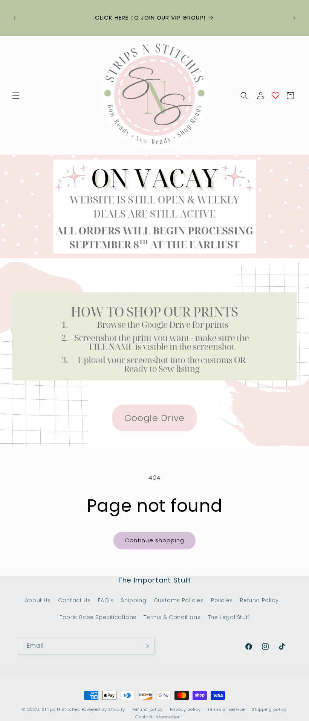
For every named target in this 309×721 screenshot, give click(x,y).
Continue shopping (154, 540)
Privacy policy (185, 709)
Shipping (133, 600)
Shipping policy (269, 709)
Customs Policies (179, 600)
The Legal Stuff (228, 617)
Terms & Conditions (172, 617)
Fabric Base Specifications (98, 617)
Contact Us (74, 600)
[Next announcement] (294, 18)
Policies (222, 600)
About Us (38, 600)
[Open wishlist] (275, 95)
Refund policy (147, 709)
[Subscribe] (146, 646)
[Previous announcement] (14, 18)
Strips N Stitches (61, 709)
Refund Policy (259, 600)
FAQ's (106, 600)
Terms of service (226, 709)
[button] (16, 95)
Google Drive (154, 418)
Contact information (158, 717)
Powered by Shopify (103, 709)
